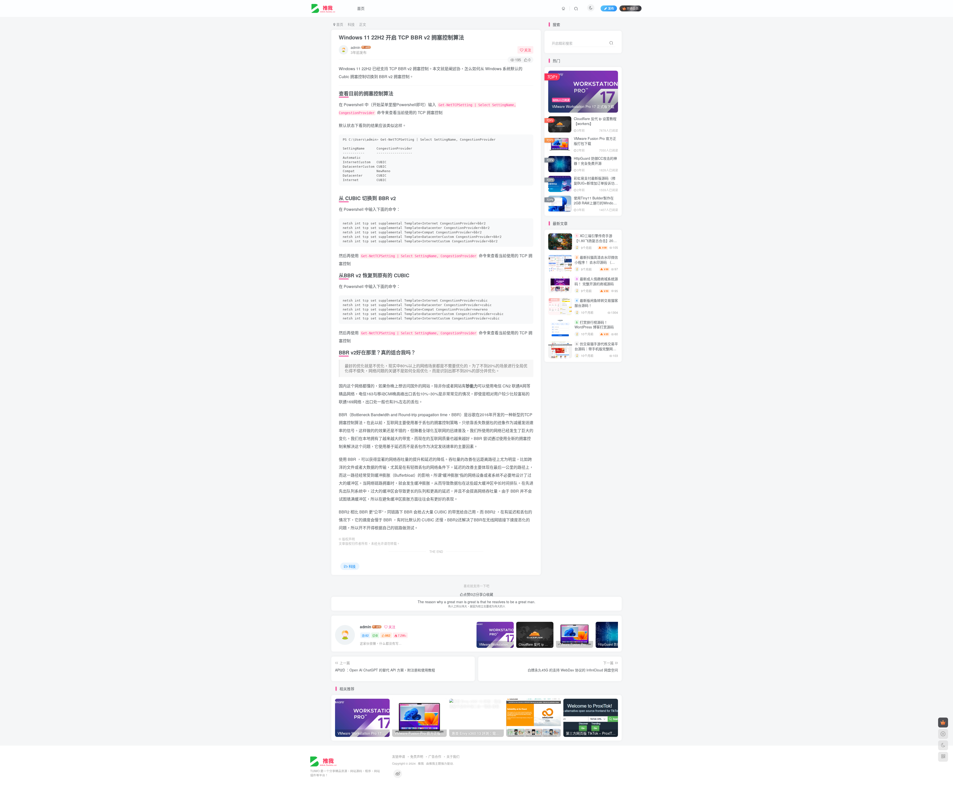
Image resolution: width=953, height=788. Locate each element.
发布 (611, 8)
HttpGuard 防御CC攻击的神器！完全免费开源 (595, 161)
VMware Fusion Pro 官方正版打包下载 (595, 141)
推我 (421, 763)
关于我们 (452, 756)
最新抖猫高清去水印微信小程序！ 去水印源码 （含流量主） (596, 262)
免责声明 (416, 756)
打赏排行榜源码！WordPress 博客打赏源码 (594, 325)
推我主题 (435, 763)
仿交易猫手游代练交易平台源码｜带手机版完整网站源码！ (596, 348)
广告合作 (434, 756)
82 (367, 635)
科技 (351, 24)
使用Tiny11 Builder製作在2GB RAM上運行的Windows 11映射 (595, 202)
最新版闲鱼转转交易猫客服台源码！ (596, 303)
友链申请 (398, 756)
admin (355, 47)
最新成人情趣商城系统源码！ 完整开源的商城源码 (596, 281)
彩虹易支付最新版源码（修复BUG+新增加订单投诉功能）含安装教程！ (594, 183)
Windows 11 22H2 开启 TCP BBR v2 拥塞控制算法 (401, 37)
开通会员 (633, 8)
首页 (361, 8)
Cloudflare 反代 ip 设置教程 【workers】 (595, 121)
